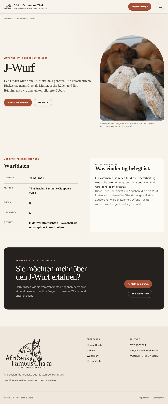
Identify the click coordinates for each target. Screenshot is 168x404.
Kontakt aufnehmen (138, 284)
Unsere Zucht (94, 361)
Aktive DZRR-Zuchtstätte (43, 380)
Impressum (144, 398)
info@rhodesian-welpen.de (144, 350)
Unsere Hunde (94, 345)
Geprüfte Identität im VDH (17, 380)
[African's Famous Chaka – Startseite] (28, 353)
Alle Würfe (43, 102)
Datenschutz (158, 398)
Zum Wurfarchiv (140, 293)
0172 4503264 (138, 345)
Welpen (91, 350)
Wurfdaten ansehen (18, 102)
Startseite (8, 19)
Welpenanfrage (140, 6)
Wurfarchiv (21, 19)
